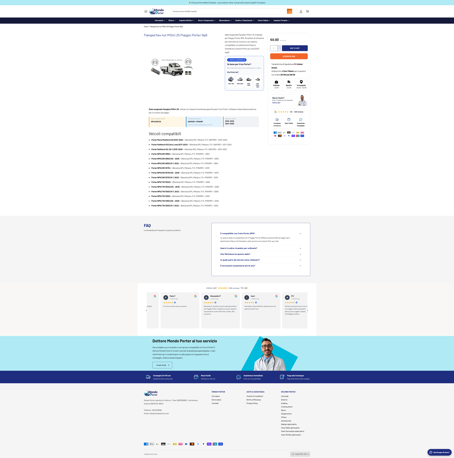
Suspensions (286, 413)
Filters (283, 417)
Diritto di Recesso (254, 400)
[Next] (307, 310)
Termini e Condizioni (255, 396)
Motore (171, 20)
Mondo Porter (153, 454)
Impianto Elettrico (186, 20)
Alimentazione (224, 20)
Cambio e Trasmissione (243, 20)
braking (284, 403)
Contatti (215, 403)
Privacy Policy (252, 403)
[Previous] (147, 310)
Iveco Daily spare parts (290, 428)
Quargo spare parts (289, 424)
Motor (283, 410)
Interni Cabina (263, 20)
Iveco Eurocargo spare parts (292, 431)
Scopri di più (161, 365)
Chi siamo (216, 396)
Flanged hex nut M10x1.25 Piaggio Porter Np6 (166, 27)
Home (146, 27)
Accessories (286, 421)
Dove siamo (216, 400)
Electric (284, 400)
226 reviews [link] (298, 112)
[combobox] (231, 11)
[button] (146, 11)
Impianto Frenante (280, 20)
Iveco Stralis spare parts (291, 435)
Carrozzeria (159, 20)
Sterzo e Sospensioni (206, 20)
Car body (284, 396)
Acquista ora (289, 56)
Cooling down (286, 406)
